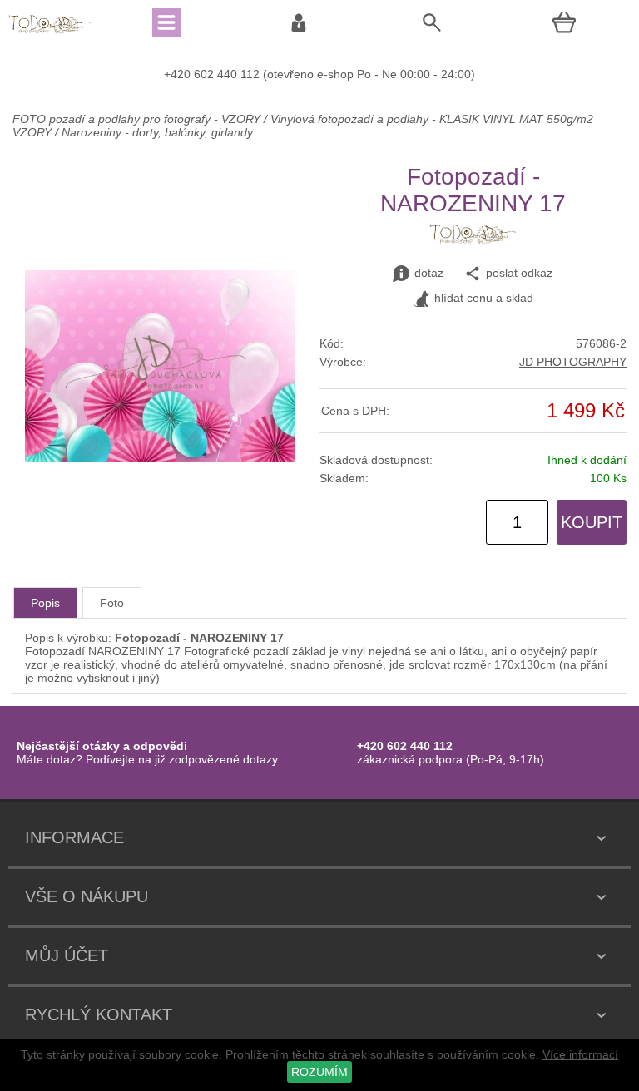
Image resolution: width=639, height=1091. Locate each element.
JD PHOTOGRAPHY (573, 361)
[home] (50, 31)
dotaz (428, 272)
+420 (179, 74)
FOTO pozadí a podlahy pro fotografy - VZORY (138, 119)
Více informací (580, 1054)
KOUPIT (591, 522)
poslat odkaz (519, 272)
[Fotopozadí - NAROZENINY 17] (160, 457)
